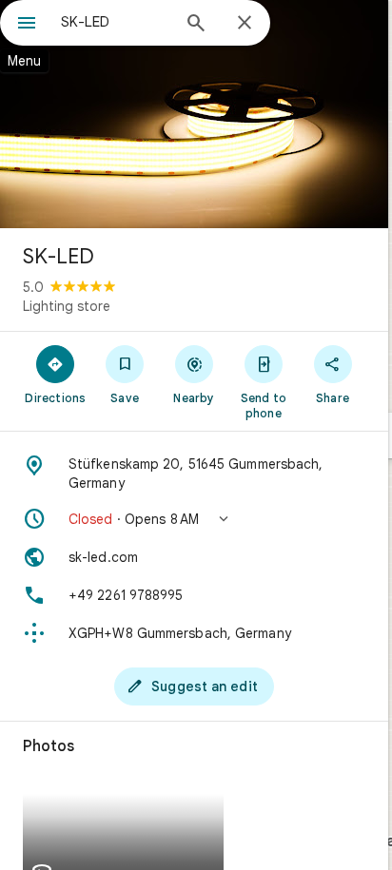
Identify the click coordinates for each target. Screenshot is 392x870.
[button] (194, 519)
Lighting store (66, 306)
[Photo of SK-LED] (194, 114)
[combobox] (115, 21)
